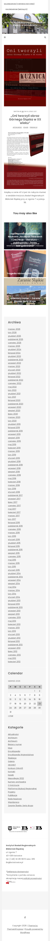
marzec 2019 (14, 451)
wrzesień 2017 (14, 498)
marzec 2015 (14, 563)
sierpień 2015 (14, 553)
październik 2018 (15, 464)
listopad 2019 (14, 427)
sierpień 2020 (14, 410)
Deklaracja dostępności (18, 871)
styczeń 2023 (14, 370)
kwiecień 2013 (14, 624)
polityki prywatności (32, 878)
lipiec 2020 (13, 414)
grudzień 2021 (14, 393)
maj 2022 (12, 387)
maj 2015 (12, 560)
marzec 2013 (14, 627)
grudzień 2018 (14, 461)
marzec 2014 (14, 590)
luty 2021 (12, 397)
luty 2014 (12, 593)
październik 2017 (15, 495)
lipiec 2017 (12, 502)
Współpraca (13, 802)
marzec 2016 (14, 532)
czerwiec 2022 (14, 383)
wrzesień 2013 (14, 610)
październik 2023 (15, 359)
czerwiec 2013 (14, 617)
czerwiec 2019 (14, 441)
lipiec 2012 (12, 651)
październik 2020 (15, 404)
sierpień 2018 (14, 471)
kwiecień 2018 (14, 481)
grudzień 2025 (14, 336)
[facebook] (25, 917)
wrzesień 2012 (14, 648)
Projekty (11, 792)
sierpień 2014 (14, 583)
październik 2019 (15, 431)
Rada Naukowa (15, 798)
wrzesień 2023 (14, 363)
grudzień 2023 (14, 356)
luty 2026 (12, 332)
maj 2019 (12, 444)
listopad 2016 (14, 522)
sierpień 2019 (14, 437)
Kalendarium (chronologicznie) (19, 4)
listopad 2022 (14, 376)
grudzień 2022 (14, 373)
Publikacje (33, 127)
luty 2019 (12, 454)
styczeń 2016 (14, 539)
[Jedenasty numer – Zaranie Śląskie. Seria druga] (25, 291)
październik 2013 (15, 607)
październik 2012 (15, 644)
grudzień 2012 (14, 638)
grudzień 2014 (14, 573)
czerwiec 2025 (14, 342)
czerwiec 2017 (14, 505)
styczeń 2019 (14, 458)
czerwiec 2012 (14, 655)
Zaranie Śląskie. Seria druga (20, 805)
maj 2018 (12, 478)
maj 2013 (12, 621)
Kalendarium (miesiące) (16, 9)
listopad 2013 (14, 604)
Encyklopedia (14, 751)
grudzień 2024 (14, 349)
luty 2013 (12, 631)
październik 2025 (15, 339)
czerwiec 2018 (14, 475)
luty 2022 (12, 390)
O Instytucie (13, 785)
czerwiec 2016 (14, 529)
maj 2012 (12, 658)
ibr (23, 112)
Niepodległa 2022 (16, 778)
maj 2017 (12, 509)
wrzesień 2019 (14, 434)
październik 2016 (15, 526)
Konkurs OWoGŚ (15, 768)
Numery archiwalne (17, 782)
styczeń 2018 (14, 492)
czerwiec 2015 (14, 556)
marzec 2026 (14, 329)
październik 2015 (15, 549)
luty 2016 (12, 536)
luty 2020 (12, 420)
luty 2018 (12, 488)
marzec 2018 (14, 485)
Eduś (10, 748)
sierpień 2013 (14, 614)
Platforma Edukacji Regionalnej (22, 788)
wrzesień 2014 (14, 580)
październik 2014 (15, 577)
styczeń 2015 (14, 570)
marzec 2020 (14, 417)
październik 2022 (15, 380)
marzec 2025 (14, 346)
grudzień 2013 (14, 600)
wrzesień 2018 (14, 468)
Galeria (11, 761)
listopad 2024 (14, 353)
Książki (25, 127)
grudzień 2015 (14, 543)
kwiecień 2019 (14, 448)
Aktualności (17, 127)
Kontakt (11, 771)
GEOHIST (12, 765)
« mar (10, 715)
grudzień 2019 (14, 424)
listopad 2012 (14, 641)
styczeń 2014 (14, 597)
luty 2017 (12, 519)
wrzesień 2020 (14, 407)
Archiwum (12, 737)
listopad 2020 (14, 400)
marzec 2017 (14, 515)
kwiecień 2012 (14, 661)
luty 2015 (12, 566)
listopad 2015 (14, 546)
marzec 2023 (14, 366)
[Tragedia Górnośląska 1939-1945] (25, 263)
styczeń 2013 (14, 634)
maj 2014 (12, 587)
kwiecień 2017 (14, 512)
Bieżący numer (15, 744)
